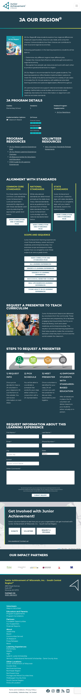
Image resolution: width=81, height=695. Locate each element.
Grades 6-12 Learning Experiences (40, 274)
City (7, 451)
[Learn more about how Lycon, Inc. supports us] (59, 567)
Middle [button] (9, 651)
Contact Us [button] (10, 593)
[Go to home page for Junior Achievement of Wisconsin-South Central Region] (14, 6)
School (9, 459)
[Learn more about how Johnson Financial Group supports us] (47, 567)
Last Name (46, 432)
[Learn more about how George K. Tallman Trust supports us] (22, 567)
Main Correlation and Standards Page (16, 222)
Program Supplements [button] (15, 614)
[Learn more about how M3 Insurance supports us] (72, 567)
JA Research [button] (11, 639)
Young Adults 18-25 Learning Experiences (40, 290)
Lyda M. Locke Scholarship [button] (16, 656)
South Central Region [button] (15, 680)
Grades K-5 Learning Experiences (40, 268)
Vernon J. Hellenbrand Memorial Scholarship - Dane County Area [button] (31, 658)
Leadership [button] (10, 632)
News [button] (8, 643)
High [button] (8, 654)
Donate (14, 531)
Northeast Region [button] (13, 671)
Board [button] (8, 634)
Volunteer (28, 531)
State (44, 451)
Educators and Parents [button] (17, 611)
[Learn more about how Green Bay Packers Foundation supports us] (34, 567)
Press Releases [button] (12, 641)
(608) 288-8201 (11, 595)
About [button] (9, 629)
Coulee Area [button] (11, 666)
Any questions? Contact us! (18, 541)
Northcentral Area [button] (13, 668)
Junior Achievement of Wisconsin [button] (19, 664)
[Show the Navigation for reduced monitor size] (76, 6)
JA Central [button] (33, 692)
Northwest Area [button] (12, 673)
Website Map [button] (23, 692)
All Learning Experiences (40, 264)
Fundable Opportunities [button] (16, 621)
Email (9, 441)
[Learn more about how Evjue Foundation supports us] (9, 567)
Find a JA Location (13, 683)
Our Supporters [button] (12, 624)
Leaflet (59, 548)
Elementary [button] (11, 649)
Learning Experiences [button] (16, 647)
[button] (48, 691)
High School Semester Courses (40, 279)
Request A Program (46, 531)
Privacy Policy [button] (31, 690)
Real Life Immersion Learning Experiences (40, 284)
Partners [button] (10, 619)
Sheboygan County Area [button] (16, 678)
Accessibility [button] (13, 692)
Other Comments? (13, 468)
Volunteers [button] (11, 606)
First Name (11, 432)
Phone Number (48, 441)
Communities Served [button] (14, 636)
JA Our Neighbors (63, 112)
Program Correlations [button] (14, 616)
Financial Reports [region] (13, 626)
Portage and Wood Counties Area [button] (19, 676)
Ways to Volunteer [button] (13, 608)
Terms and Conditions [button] (17, 690)
